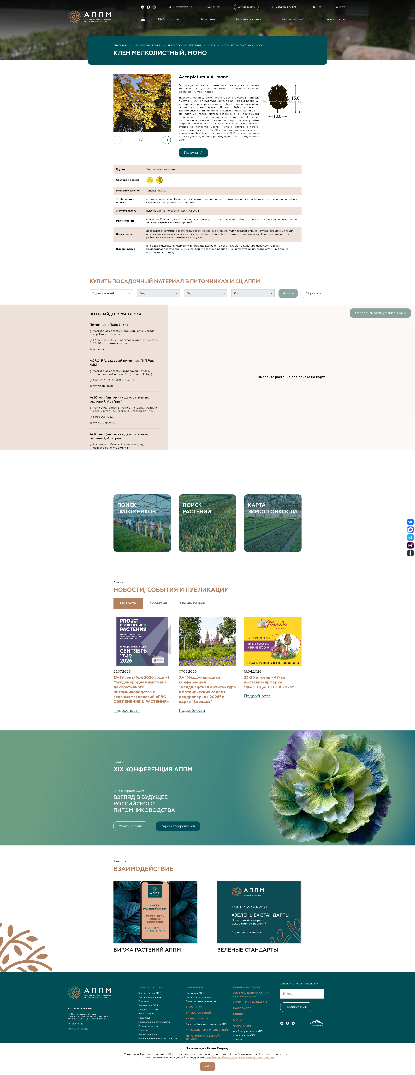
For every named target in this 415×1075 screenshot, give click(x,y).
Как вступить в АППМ (150, 993)
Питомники (207, 19)
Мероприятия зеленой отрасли (203, 1037)
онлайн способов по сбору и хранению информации (239, 1057)
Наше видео (242, 1008)
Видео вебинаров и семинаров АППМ (207, 1024)
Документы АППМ (148, 1010)
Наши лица (144, 1018)
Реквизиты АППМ (148, 1005)
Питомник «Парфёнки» (109, 324)
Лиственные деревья (184, 45)
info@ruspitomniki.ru (78, 1029)
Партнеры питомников (198, 997)
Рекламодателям (147, 1034)
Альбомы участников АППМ (248, 1031)
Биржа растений (293, 19)
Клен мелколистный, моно (242, 45)
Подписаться (296, 1007)
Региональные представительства (157, 1038)
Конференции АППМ (244, 1035)
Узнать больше (131, 826)
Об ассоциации (150, 987)
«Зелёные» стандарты (250, 1002)
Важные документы (149, 1026)
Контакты (143, 1001)
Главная (120, 45)
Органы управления (149, 997)
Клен (211, 45)
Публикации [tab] (192, 603)
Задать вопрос (213, 7)
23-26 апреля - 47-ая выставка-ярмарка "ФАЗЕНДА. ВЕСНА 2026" (269, 682)
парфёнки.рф (101, 349)
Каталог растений (147, 45)
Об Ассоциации (168, 19)
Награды (143, 1030)
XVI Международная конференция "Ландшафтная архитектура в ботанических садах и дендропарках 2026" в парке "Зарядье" (207, 690)
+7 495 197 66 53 (75, 1024)
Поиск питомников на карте (201, 1001)
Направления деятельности (154, 1022)
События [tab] (158, 603)
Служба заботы (246, 7)
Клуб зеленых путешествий (207, 1030)
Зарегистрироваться (178, 826)
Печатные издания (248, 19)
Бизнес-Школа (335, 19)
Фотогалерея (243, 1026)
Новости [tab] (128, 603)
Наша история (146, 1014)
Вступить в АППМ (286, 7)
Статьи (238, 1020)
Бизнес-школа (197, 1018)
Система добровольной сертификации (251, 995)
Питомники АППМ (195, 993)
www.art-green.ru (104, 423)
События (238, 1040)
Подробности (127, 711)
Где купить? (193, 152)
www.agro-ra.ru (103, 386)
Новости (240, 1014)
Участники (194, 1007)
